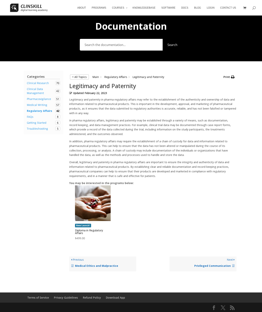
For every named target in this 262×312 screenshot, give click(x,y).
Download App (115, 297)
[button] (229, 77)
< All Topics (79, 77)
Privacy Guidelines (66, 297)
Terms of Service (38, 297)
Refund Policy (92, 297)
